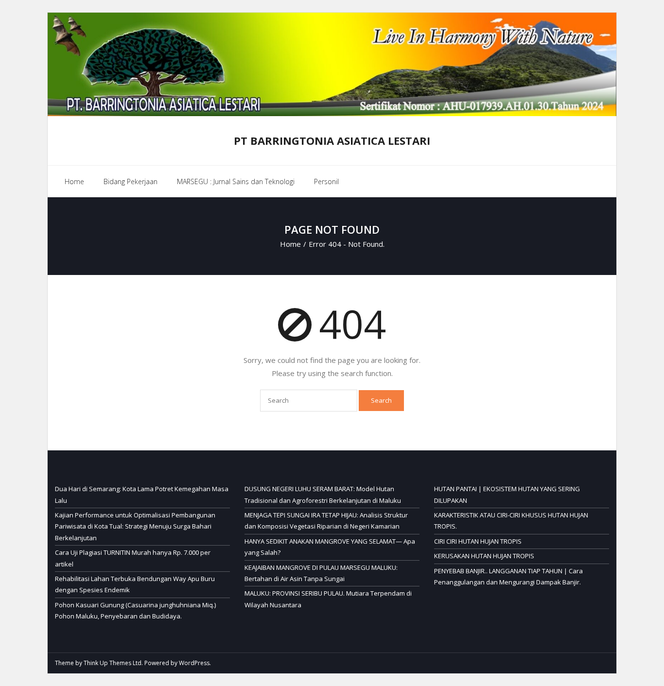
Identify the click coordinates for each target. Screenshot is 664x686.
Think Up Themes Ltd (112, 663)
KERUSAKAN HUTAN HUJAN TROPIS (484, 555)
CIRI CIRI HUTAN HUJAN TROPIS (478, 541)
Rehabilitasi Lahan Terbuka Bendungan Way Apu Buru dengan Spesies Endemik (135, 584)
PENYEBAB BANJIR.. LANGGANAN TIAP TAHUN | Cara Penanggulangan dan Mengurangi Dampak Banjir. (508, 576)
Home (74, 181)
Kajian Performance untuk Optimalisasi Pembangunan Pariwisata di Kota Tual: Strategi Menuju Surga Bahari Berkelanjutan (135, 526)
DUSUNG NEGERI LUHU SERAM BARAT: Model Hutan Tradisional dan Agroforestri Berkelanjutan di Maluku (323, 494)
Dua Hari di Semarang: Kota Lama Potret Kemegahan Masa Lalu (141, 494)
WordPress (194, 663)
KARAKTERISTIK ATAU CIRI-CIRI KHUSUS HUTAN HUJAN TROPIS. (511, 521)
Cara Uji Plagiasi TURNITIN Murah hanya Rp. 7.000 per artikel (132, 558)
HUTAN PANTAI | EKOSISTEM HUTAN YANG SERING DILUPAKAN (507, 494)
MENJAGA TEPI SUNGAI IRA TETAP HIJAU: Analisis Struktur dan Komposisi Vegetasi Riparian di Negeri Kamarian (326, 521)
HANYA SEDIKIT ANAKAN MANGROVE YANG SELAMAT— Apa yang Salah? (330, 547)
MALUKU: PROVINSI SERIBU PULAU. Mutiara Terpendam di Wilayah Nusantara (328, 599)
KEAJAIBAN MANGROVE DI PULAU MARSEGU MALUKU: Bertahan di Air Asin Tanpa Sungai (321, 573)
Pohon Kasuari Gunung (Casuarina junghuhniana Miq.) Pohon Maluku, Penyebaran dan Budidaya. (135, 610)
